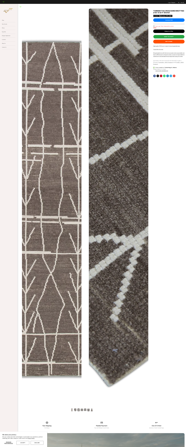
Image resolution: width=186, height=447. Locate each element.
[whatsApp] (164, 76)
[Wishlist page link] (3, 1)
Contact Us (4, 47)
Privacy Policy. (31, 438)
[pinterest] (161, 76)
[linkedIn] (167, 76)
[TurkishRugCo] (8, 10)
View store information (161, 70)
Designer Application (6, 35)
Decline (37, 443)
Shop (3, 20)
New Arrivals (4, 24)
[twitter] (158, 76)
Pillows (3, 28)
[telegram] (171, 76)
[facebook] (154, 76)
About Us (4, 43)
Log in (169, 2)
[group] (72, 409)
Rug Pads (4, 31)
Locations (4, 39)
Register (173, 2)
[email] (174, 76)
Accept (22, 443)
